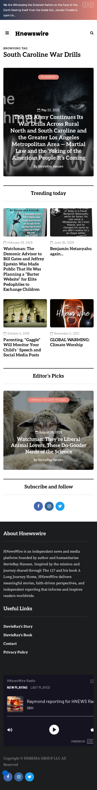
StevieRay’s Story (17, 626)
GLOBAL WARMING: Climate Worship (70, 343)
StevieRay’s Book (17, 635)
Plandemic (48, 77)
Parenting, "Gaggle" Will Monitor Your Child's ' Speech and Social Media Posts (22, 348)
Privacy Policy (15, 652)
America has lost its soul (48, 399)
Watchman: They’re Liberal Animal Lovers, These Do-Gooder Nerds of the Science (48, 445)
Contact (10, 644)
